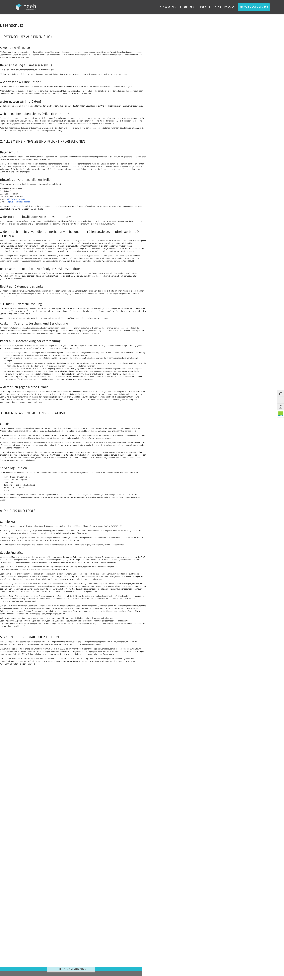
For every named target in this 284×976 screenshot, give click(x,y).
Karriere (206, 7)
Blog (218, 7)
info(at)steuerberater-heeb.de (18, 202)
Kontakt (229, 7)
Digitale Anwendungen (254, 7)
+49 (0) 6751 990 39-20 (16, 199)
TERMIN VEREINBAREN (72, 968)
